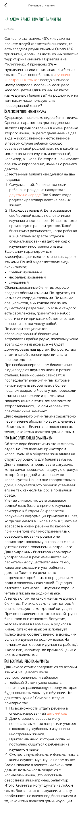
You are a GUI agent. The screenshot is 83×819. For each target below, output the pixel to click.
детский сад (57, 713)
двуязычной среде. (25, 195)
